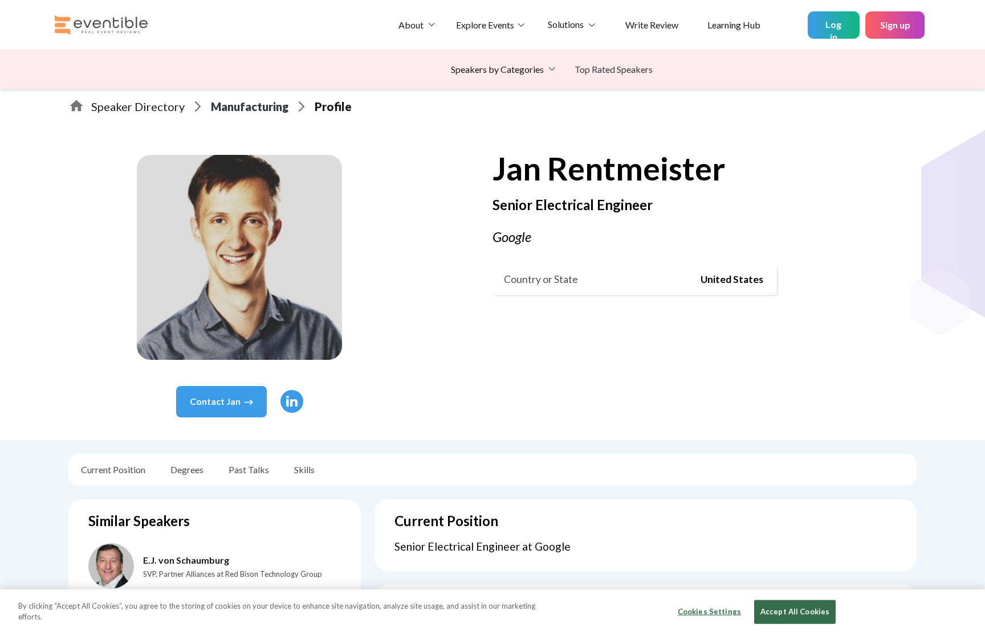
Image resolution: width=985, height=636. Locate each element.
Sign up (895, 24)
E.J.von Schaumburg (186, 560)
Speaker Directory (138, 106)
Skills (304, 469)
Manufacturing (249, 106)
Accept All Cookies (794, 611)
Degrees (186, 469)
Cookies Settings (709, 611)
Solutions (566, 24)
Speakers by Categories (497, 69)
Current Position (113, 469)
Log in (833, 29)
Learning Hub (733, 24)
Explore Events (485, 24)
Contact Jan (215, 401)
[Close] (966, 611)
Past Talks (249, 469)
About (411, 24)
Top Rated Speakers (614, 69)
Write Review (651, 24)
